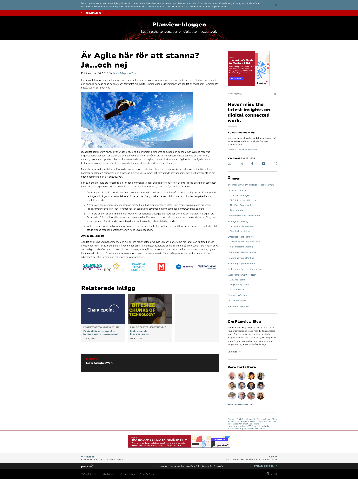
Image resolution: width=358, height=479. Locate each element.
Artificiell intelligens (240, 195)
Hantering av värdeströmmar (242, 252)
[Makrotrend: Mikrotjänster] (150, 309)
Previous (102, 458)
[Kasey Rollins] (251, 399)
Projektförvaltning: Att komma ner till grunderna (101, 331)
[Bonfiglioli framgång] (207, 267)
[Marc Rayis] (232, 379)
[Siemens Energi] (92, 267)
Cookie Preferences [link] (148, 474)
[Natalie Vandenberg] (260, 399)
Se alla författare (238, 404)
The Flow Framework (240, 205)
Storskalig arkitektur (240, 231)
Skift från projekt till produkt (244, 200)
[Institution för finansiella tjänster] (138, 267)
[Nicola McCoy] (251, 379)
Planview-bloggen (179, 24)
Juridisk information (108, 474)
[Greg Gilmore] (232, 399)
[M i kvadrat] (161, 267)
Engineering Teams (239, 284)
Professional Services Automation (245, 269)
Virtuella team (237, 289)
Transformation (237, 210)
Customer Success (237, 300)
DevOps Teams (237, 280)
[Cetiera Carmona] (260, 379)
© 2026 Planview (88, 474)
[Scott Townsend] (242, 389)
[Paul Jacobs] (242, 379)
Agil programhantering (241, 247)
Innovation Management (242, 226)
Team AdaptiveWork (124, 73)
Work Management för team (242, 275)
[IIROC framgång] (115, 267)
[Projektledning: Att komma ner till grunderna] (103, 309)
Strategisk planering (238, 221)
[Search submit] (275, 94)
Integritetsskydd (128, 474)
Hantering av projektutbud (241, 258)
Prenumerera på (265, 466)
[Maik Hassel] (251, 389)
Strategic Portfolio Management (244, 215)
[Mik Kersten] (242, 399)
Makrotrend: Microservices (148, 331)
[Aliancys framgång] (184, 267)
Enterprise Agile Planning (241, 237)
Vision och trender (237, 190)
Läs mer (234, 352)
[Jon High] (232, 389)
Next (251, 458)
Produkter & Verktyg (238, 295)
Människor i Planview (238, 306)
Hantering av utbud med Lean (245, 241)
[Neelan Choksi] (260, 389)
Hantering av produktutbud (241, 263)
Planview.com (92, 13)
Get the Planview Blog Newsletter (242, 149)
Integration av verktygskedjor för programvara (251, 185)
